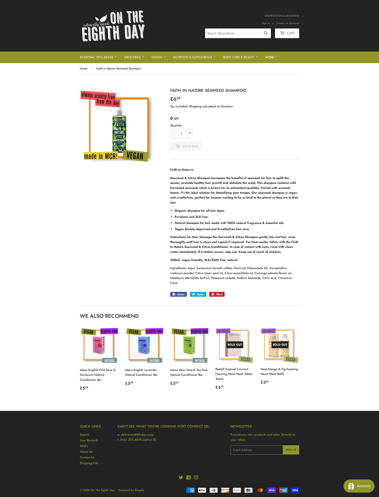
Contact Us (87, 457)
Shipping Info (89, 463)
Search (84, 434)
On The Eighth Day (102, 490)
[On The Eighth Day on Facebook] (188, 478)
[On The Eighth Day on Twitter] (181, 478)
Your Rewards (89, 440)
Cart (290, 33)
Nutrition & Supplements (193, 57)
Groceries (132, 57)
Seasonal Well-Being (97, 57)
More (269, 57)
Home (83, 68)
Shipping (195, 106)
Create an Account (287, 23)
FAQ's (84, 446)
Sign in (266, 23)
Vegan (157, 57)
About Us (86, 451)
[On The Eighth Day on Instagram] (196, 478)
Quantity (176, 125)
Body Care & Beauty (239, 57)
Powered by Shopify (131, 490)
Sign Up (291, 450)
